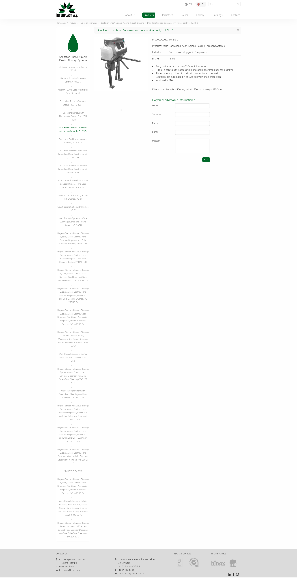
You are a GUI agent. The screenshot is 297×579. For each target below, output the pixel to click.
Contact (235, 15)
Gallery (200, 15)
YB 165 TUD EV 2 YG (73, 471)
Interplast (67, 9)
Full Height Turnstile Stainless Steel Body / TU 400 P (73, 103)
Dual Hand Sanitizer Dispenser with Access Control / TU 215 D (73, 129)
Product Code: (160, 39)
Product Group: (160, 46)
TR (190, 4)
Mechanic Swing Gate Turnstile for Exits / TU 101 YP (73, 92)
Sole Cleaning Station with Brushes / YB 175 (73, 209)
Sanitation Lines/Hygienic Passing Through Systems (122, 23)
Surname (156, 114)
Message (156, 140)
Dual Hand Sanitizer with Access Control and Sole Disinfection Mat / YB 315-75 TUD (73, 169)
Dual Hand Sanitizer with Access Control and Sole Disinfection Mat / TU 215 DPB (73, 154)
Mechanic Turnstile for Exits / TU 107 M (73, 69)
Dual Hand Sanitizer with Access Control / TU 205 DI (73, 141)
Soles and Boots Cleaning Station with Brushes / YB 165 (73, 197)
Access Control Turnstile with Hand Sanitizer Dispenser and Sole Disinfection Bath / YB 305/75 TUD (73, 184)
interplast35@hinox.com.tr (131, 573)
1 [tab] (121, 110)
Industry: (157, 52)
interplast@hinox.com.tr (70, 570)
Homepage (61, 23)
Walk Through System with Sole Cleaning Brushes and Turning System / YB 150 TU (73, 222)
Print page (238, 30)
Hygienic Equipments (88, 23)
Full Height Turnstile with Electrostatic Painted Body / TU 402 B (73, 116)
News (184, 15)
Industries (167, 15)
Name (155, 105)
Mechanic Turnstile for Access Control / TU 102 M (73, 80)
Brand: (155, 58)
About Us (130, 15)
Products (149, 15)
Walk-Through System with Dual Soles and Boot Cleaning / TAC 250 (73, 357)
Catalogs (217, 15)
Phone (155, 123)
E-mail (155, 132)
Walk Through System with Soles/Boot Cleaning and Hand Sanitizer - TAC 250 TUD (73, 394)
